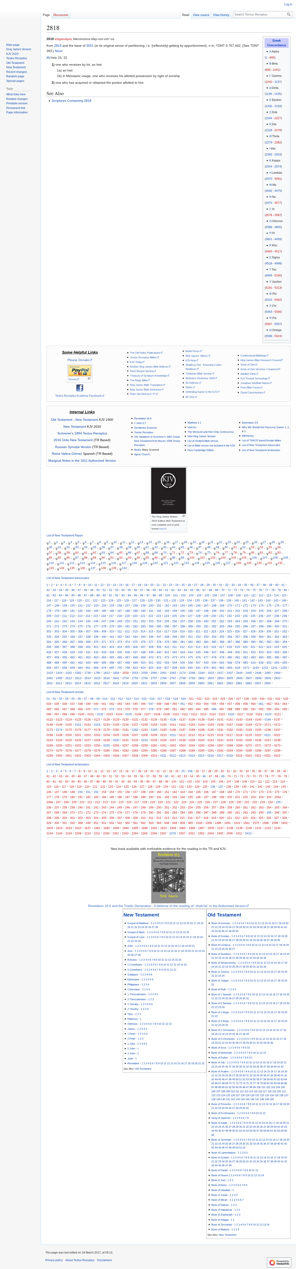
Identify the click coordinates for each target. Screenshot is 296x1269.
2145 (59, 833)
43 (164, 547)
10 (115, 542)
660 (80, 667)
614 (253, 662)
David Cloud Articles (251, 392)
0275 (59, 750)
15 (159, 542)
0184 (154, 729)
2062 (173, 672)
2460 (268, 672)
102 (212, 557)
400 (88, 646)
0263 (182, 745)
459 (64, 657)
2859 (191, 683)
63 (103, 552)
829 (182, 667)
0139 (201, 719)
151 (80, 605)
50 (226, 547)
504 (174, 662)
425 (284, 646)
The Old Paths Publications (145, 352)
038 (80, 703)
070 (88, 709)
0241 (211, 740)
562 (143, 822)
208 (284, 610)
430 (80, 652)
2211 (97, 833)
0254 (97, 745)
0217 (229, 735)
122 (176, 562)
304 (64, 631)
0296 (258, 750)
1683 (116, 827)
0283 (135, 750)
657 (56, 667)
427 (56, 652)
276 (88, 626)
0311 (163, 755)
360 (261, 636)
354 (214, 636)
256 (174, 621)
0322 (267, 755)
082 (182, 709)
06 (79, 698)
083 (190, 709)
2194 (269, 118)
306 (80, 631)
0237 (173, 740)
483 (253, 657)
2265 (144, 833)
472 (166, 657)
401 (96, 646)
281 (127, 626)
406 (135, 646)
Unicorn (192, 427)
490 (64, 662)
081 (174, 709)
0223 (49, 740)
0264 (192, 745)
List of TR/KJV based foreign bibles (261, 440)
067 (64, 709)
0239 (192, 740)
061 (261, 703)
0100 (81, 714)
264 (237, 621)
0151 (78, 724)
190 (143, 610)
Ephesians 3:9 (250, 422)
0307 (125, 755)
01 (48, 698)
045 (135, 703)
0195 (258, 729)
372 (111, 641)
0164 (201, 724)
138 (103, 568)
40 (138, 547)
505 (182, 662)
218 (119, 615)
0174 (59, 729)
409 (159, 646)
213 (80, 615)
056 (221, 703)
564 (159, 822)
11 (124, 542)
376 (143, 641)
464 (104, 657)
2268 (192, 672)
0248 (277, 740)
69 (156, 552)
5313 (277, 287)
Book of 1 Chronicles (223, 1030)
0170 (258, 724)
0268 (230, 745)
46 (191, 547)
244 (80, 621)
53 (252, 547)
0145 (258, 719)
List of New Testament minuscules (261, 445)
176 (276, 605)
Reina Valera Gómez (67, 453)
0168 (239, 724)
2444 (239, 672)
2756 (144, 678)
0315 (201, 755)
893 (229, 667)
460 (72, 657)
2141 (258, 827)
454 (269, 652)
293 (221, 626)
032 (277, 698)
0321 (258, 755)
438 (143, 652)
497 (119, 662)
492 (80, 662)
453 (261, 652)
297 (253, 626)
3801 (269, 239)
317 (166, 631)
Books (137, 449)
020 (183, 698)
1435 (277, 94)
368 (80, 641)
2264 (135, 833)
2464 (277, 672)
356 (229, 636)
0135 (163, 719)
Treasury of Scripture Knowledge (148, 375)
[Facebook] (79, 388)
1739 (87, 672)
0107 (147, 714)
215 (95, 615)
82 (270, 552)
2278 (277, 130)
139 (113, 568)
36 (103, 547)
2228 (269, 130)
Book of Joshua (220, 971)
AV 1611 (189, 397)
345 (143, 636)
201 (229, 610)
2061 (163, 672)
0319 (239, 755)
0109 (166, 714)
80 (252, 552)
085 (206, 709)
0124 (68, 719)
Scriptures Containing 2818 (71, 100)
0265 (201, 745)
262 (221, 621)
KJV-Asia (190, 360)
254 (159, 621)
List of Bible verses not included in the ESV (211, 445)
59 (68, 552)
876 (206, 667)
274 (72, 626)
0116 (231, 714)
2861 (210, 683)
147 (48, 605)
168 (214, 605)
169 (221, 605)
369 (88, 641)
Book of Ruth (218, 989)
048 (159, 703)
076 (135, 709)
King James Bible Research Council (260, 360)
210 (56, 615)
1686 (144, 827)
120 (155, 562)
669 (96, 667)
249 (119, 621)
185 (104, 610)
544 (214, 662)
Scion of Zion (247, 364)
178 (48, 610)
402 (104, 646)
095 (284, 709)
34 (85, 547)
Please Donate (78, 360)
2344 (201, 672)
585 (245, 662)
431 (88, 652)
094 (276, 709)
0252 (78, 745)
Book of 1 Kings (220, 1012)
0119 (259, 714)
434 (111, 652)
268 (269, 621)
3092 (269, 190)
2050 (125, 672)
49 (217, 547)
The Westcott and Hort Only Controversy (211, 431)
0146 (268, 719)
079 (159, 709)
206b (49, 802)
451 (245, 652)
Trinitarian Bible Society (198, 373)
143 (260, 600)
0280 (106, 750)
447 (214, 652)
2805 (230, 678)
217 (111, 615)
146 (283, 600)
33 (77, 547)
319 (182, 631)
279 (111, 626)
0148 (49, 724)
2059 (144, 672)
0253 (87, 745)
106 (254, 557)
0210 (163, 735)
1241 (274, 667)
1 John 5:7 (140, 423)
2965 (267, 683)
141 (244, 600)
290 (198, 626)
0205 (116, 735)
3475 (277, 190)
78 (235, 552)
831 (198, 667)
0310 (154, 755)
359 (253, 636)
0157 (135, 724)
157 (127, 605)
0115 (222, 714)
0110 (176, 714)
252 (143, 621)
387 (229, 641)
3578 (269, 215)
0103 (109, 714)
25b (190, 771)
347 (159, 636)
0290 (201, 750)
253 (151, 621)
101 (202, 557)
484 (261, 657)
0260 (154, 745)
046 (143, 703)
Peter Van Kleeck (139, 394)
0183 (144, 729)
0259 (144, 745)
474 (182, 657)
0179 (106, 729)
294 (229, 626)
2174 (182, 672)
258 (190, 621)
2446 (258, 672)
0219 (248, 735)
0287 (173, 750)
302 (48, 631)
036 (64, 703)
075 (127, 709)
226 (182, 615)
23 (229, 542)
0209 (154, 735)
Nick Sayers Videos (196, 355)
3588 (269, 227)
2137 (220, 827)
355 (221, 636)
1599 (275, 822)
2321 (191, 833)
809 (182, 822)
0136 (173, 719)
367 (72, 641)
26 (255, 542)
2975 (269, 178)
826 (159, 667)
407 (143, 646)
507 (198, 662)
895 (272, 57)
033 (285, 698)
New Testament (86, 419)
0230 (116, 740)
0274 (49, 750)
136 (82, 568)
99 (182, 557)
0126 (87, 719)
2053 (135, 672)
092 (261, 709)
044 (127, 703)
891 (214, 667)
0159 (154, 724)
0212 (182, 735)
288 (182, 626)
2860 (201, 683)
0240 (201, 740)
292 (214, 626)
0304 (97, 755)
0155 (116, 724)
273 (64, 626)
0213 (191, 735)
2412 (248, 833)
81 (261, 552)
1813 (106, 672)
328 (253, 631)
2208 (78, 833)
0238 (182, 740)
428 (64, 652)
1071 (246, 667)
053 (198, 703)
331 (276, 631)
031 (270, 698)
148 (56, 605)
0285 (154, 750)
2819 (58, 45)
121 (165, 562)
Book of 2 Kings (220, 1021)
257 (182, 621)
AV (48, 57)
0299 (49, 755)
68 (147, 552)
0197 (277, 729)
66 (129, 552)
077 (143, 709)
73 (191, 552)
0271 (258, 745)
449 (229, 652)
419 (237, 646)
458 (56, 657)
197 (198, 610)
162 (166, 605)
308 (96, 631)
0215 (210, 735)
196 (190, 610)
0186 (173, 729)
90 (103, 557)
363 (284, 636)
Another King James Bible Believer (149, 366)
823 (135, 667)
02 (54, 698)
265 (245, 621)
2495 (59, 678)
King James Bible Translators (146, 385)
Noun (59, 51)
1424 (59, 672)
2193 (277, 106)
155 (111, 605)
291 (206, 626)
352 (198, 636)
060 (253, 703)
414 (198, 646)
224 (166, 615)
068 (72, 709)
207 (276, 610)
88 (85, 557)
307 (88, 631)
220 (135, 615)
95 (147, 557)
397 (64, 646)
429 (72, 652)
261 (214, 621)
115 (103, 562)
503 (166, 662)
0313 (182, 755)
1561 (246, 822)
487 (284, 657)
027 (238, 698)
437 (135, 652)
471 (159, 657)
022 (199, 698)
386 (221, 641)
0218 (239, 735)
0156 (125, 724)
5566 (277, 311)
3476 (269, 202)
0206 (125, 735)
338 (88, 636)
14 (150, 542)
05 (73, 698)
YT (154, 394)
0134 (154, 719)
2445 (249, 672)
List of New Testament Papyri (64, 535)
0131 (135, 719)
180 (64, 610)
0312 (173, 755)
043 (119, 703)
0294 (239, 750)
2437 (230, 672)
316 (158, 631)
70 (164, 552)
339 (96, 636)
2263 (125, 833)
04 (66, 698)
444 (190, 652)
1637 (87, 827)
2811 (49, 683)
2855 (154, 683)
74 (200, 552)
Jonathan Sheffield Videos (254, 383)
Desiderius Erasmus (145, 427)
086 (214, 709)
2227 (277, 118)
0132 (144, 719)
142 (252, 600)
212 (72, 615)
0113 (203, 714)
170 (229, 605)
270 (284, 621)
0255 (106, 745)
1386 (218, 822)
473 (174, 657)
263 (229, 621)
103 (223, 557)
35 (94, 547)
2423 (211, 672)
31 (59, 547)
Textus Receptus (143, 432)
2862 (220, 683)
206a (277, 797)
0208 (144, 735)
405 (127, 646)
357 (237, 636)
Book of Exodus (220, 936)
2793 (192, 678)
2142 (268, 827)
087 (221, 709)
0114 (213, 714)
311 (119, 631)
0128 (106, 719)
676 (104, 667)
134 (61, 568)
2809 (268, 678)
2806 (239, 678)
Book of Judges (220, 980)
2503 (277, 154)
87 (77, 557)
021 (191, 698)
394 (284, 641)
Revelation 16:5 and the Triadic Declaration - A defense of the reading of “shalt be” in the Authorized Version (167, 906)
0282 (125, 750)
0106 (138, 714)
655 (284, 662)
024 (215, 698)
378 (159, 641)
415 (206, 646)
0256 (116, 745)
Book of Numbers (221, 954)
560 (127, 822)
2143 (277, 827)
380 (174, 641)
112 (72, 562)
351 (190, 636)
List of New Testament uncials (65, 691)
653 (269, 662)
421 (253, 646)
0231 (125, 740)
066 (56, 709)
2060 (154, 672)
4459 (277, 239)
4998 (277, 263)
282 (135, 626)
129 (249, 562)
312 (127, 631)
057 (229, 703)
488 (48, 662)
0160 (163, 724)
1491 (227, 822)
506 (190, 662)
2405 (220, 833)
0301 (68, 755)
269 (276, 621)
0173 (49, 729)
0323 (277, 755)
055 (214, 703)
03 (60, 698)
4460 (269, 251)
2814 (78, 683)
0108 (157, 714)
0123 (59, 719)
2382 (277, 142)
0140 (211, 719)
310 (111, 631)
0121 (277, 714)
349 (174, 636)
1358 (208, 822)
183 (88, 610)
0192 (230, 729)
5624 (277, 336)
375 (135, 641)
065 (48, 709)
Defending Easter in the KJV (201, 391)
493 (88, 662)
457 (48, 657)
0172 (277, 724)
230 (213, 615)
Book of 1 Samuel (221, 994)
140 (124, 568)
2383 (269, 154)
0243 (230, 740)
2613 (78, 678)
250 (127, 621)
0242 (220, 740)
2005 (211, 827)
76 (217, 552)
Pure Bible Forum (250, 387)
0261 (163, 745)
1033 (199, 822)
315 (150, 631)
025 (222, 698)
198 (206, 610)
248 (111, 621)
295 (237, 626)
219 (127, 615)
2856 (163, 683)
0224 (59, 740)
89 (94, 557)
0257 (125, 745)
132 (280, 562)
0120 (268, 714)
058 (237, 703)
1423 (49, 672)
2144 (49, 833)
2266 (154, 833)
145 (276, 600)
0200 (68, 735)
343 (127, 636)
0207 (135, 735)
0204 (106, 735)
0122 (49, 719)
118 (134, 562)
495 (104, 662)
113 (82, 562)
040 (96, 703)
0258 (135, 745)
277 (96, 626)
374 (127, 641)
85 (59, 557)
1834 (116, 672)
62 (94, 552)
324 (221, 631)
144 (268, 600)
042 (111, 703)
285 (159, 626)
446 (206, 652)
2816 (97, 683)
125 (207, 562)
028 (246, 698)
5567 (269, 324)
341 (111, 636)
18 (185, 542)
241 (56, 621)
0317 (220, 755)
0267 (220, 745)
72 (182, 552)
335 (64, 636)
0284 (144, 750)
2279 (269, 142)
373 (119, 641)
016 (152, 698)
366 (64, 641)
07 (85, 698)
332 (284, 631)
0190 (211, 729)
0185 (163, 729)
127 (228, 562)
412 (182, 646)
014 (136, 698)
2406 (229, 833)
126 (217, 562)
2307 (182, 833)
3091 (277, 178)
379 (166, 641)
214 (88, 615)
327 (245, 631)
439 (151, 652)
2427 (220, 672)
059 (245, 703)
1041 (276, 69)
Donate (73, 379)
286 (166, 626)
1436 (269, 106)
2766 (163, 678)
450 (237, 652)
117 (124, 562)
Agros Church (142, 454)
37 (112, 547)
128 (238, 562)
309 (104, 631)
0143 (239, 719)
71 (173, 552)
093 (269, 709)
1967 (201, 827)
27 (264, 542)
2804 (220, 678)
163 (174, 605)
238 (276, 615)
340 (104, 636)
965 (190, 822)
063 (276, 703)
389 (245, 641)
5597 (277, 324)
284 (151, 626)
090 (245, 709)
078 (151, 709)
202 (237, 610)
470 (151, 657)
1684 (125, 827)
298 (261, 626)
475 (190, 657)
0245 (249, 740)
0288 (182, 750)
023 (207, 698)
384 (206, 641)
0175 (68, 729)
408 (151, 646)
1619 (68, 827)
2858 (182, 683)
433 (104, 652)
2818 (116, 683)
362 (276, 636)
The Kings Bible (138, 380)
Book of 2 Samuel (221, 1003)
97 (164, 557)
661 (88, 667)
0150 (68, 724)
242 (64, 621)
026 (230, 698)
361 (269, 636)
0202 (87, 735)
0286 (163, 750)
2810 (277, 678)
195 (182, 610)
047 (151, 703)
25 (247, 542)
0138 (192, 719)
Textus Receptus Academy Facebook (78, 395)
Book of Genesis (220, 923)
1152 (265, 667)
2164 (68, 833)
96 (156, 557)
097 (56, 714)
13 (141, 542)
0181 (125, 729)
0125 (78, 719)
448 (221, 652)
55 (270, 547)
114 (92, 562)
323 (213, 631)
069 (80, 709)
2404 (210, 833)
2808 (258, 678)
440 (159, 652)
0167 (230, 724)
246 (96, 621)
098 (64, 714)
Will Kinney (248, 435)
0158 (144, 724)
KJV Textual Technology (254, 378)
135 (72, 568)
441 (166, 652)
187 (119, 610)
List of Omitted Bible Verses (203, 441)
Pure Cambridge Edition (201, 450)
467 (127, 657)
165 (190, 605)
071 (96, 709)
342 (119, 636)
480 (229, 657)
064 (284, 703)
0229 (106, 740)
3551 (90, 45)
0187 (182, 729)
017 (159, 698)
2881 (239, 683)
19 (194, 542)
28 (273, 542)
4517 (277, 251)
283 (143, 626)
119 (144, 562)
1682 (106, 827)
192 (159, 610)
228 (198, 615)
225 (174, 615)
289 (190, 626)
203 (245, 610)
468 (135, 657)
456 (284, 652)
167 (206, 605)
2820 (135, 683)
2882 (248, 683)
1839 (173, 827)
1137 (277, 82)
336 (72, 636)
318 (174, 631)
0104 (119, 714)
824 (143, 667)
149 (64, 605)
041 (104, 703)
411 (174, 646)
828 (174, 667)
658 (64, 667)
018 (167, 698)
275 (80, 626)
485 (269, 657)
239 (284, 615)
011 (113, 698)
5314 (269, 299)
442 (174, 652)
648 (166, 822)
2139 (239, 827)
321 (198, 631)
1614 (59, 827)
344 (135, 636)
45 (182, 547)
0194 (249, 729)
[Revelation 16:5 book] (168, 877)
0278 (87, 750)
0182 (135, 729)
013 (128, 698)
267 (261, 621)
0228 (97, 740)
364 (48, 641)
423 (268, 646)
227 (190, 615)
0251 (68, 745)
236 (261, 615)
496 (111, 662)
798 (127, 667)
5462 (277, 299)
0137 (182, 719)
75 (208, 552)
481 (237, 657)
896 (268, 69)
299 (269, 626)
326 (237, 631)
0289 (192, 750)
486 (276, 657)
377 (151, 641)
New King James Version (202, 436)
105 (244, 557)
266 (253, 621)
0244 (239, 740)
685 (111, 667)
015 (144, 698)
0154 (106, 724)
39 (129, 547)
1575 (256, 822)
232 (229, 615)
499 (135, 662)
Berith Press (192, 351)
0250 (59, 745)
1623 (78, 827)
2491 (49, 678)
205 (261, 610)
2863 (229, 683)
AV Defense (192, 382)
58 (59, 552)
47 (200, 547)
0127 (97, 719)
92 (121, 557)
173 (253, 605)
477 (206, 657)
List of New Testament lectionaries (261, 450)
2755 (135, 678)
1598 (265, 822)
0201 (78, 735)
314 (143, 631)
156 (119, 605)
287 (174, 626)
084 (198, 709)
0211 (173, 735)
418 (229, 646)
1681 (97, 827)
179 (56, 610)
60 (77, 552)
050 (174, 703)
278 (104, 626)
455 (276, 652)
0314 (191, 755)
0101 (90, 714)
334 (56, 636)
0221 (267, 735)
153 (96, 605)
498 (127, 662)
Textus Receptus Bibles (143, 357)
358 (245, 636)
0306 (116, 755)
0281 (116, 750)
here (161, 528)
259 (198, 621)
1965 (182, 827)
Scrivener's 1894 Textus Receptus (82, 433)
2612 (68, 678)
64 (112, 552)
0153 (97, 724)
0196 (268, 729)
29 (282, 542)
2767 (173, 678)
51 (235, 547)
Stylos (188, 387)
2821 (144, 683)
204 (253, 610)
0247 (268, 740)
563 (151, 822)
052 (190, 703)
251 (135, 621)
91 (112, 557)
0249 (49, 745)
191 (151, 610)
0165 (211, 724)
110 (51, 562)
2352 (201, 833)
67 (138, 552)
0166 (220, 724)
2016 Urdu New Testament (73, 440)
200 (221, 610)
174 (261, 605)
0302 (78, 755)
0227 (87, 740)
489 (56, 662)
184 (96, 610)
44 (173, 547)
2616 (106, 678)
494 (96, 662)
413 (190, 646)
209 (48, 615)
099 (72, 714)
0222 (277, 735)
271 (48, 626)
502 (159, 662)
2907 (258, 683)
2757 (154, 678)
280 (119, 626)
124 (196, 562)
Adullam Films (248, 373)
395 (48, 646)
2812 (59, 683)
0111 (185, 714)
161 (159, 605)
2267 (163, 833)
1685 (135, 827)
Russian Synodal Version (73, 447)
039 (88, 703)
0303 (87, 755)
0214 (201, 735)
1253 (284, 667)
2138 (230, 827)
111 (61, 562)
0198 (49, 735)
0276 (68, 750)
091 (253, 709)
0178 (97, 729)
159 (143, 605)
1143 (256, 667)
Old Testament (61, 419)
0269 (239, 745)
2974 (277, 166)
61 (85, 552)
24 (238, 542)
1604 (49, 827)
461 (80, 657)
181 (72, 610)
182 (80, 610)
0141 (220, 719)
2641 (116, 678)
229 (206, 615)
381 (182, 641)
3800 (277, 227)
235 (253, 615)
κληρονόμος (63, 39)
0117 (240, 714)
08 (91, 698)
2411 (239, 833)
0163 (192, 724)
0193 (239, 729)
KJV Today (136, 362)
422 (261, 646)
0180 (116, 729)
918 (237, 667)
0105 (128, 714)
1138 (269, 94)
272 (56, 626)
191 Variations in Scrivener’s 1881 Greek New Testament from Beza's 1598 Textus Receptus (157, 440)
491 (72, 662)
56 (279, 547)
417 (221, 646)
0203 (97, 735)
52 (244, 547)
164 (182, 605)
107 (264, 557)
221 (143, 615)
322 (206, 631)
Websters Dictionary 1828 (200, 378)
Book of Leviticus (221, 945)
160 (151, 605)
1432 (68, 672)
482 (245, 657)
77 (226, 552)
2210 (87, 833)
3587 (277, 215)
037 (72, 703)
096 (48, 714)
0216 (220, 735)
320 (190, 631)
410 (166, 646)
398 (72, 646)
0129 (116, 719)
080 (166, 709)
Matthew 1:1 (194, 422)
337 (80, 636)
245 (88, 621)
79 (244, 552)
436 (127, 652)
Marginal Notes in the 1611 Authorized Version (82, 460)
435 (119, 652)
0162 (182, 724)
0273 (277, 745)
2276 (173, 833)
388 (237, 641)
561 (135, 822)
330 (268, 631)
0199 (59, 735)
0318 (229, 755)
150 (72, 605)
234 (245, 615)
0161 (173, 724)
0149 (59, 724)
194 (174, 610)
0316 (210, 755)
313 (135, 631)
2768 (182, 678)
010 (105, 698)
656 (48, 667)
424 (276, 646)
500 (143, 662)
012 (120, 698)
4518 (269, 263)
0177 (87, 729)
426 (48, 652)
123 (186, 562)
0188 (192, 729)
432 (96, 652)
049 (166, 703)
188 (127, 610)
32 (68, 547)
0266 (211, 745)
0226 (78, 740)
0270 (249, 745)
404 (119, 646)
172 (245, 605)
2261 (116, 833)
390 (253, 641)
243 (72, 621)
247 (104, 621)
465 (111, 657)
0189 (201, 729)
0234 (144, 740)
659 (72, 667)
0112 (194, 714)
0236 (163, 740)
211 (64, 615)
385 (214, 641)
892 (221, 667)
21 (211, 542)
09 (98, 698)
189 (135, 610)
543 (206, 662)
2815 (87, 683)
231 (221, 615)
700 (119, 667)
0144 (249, 719)
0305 (106, 755)
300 (276, 626)
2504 (269, 166)
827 (166, 667)
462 (88, 657)
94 (138, 557)
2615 (97, 678)
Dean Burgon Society (142, 371)
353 (206, 636)
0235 (154, 740)
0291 (211, 750)
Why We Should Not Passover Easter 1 (264, 427)
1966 (192, 827)
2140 (249, 827)
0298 (277, 750)
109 (285, 557)
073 (111, 709)
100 (192, 557)
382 (190, 641)
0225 (68, 740)
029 (254, 698)
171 (237, 605)
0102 (100, 714)
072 (104, 709)
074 (119, 709)
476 (198, 657)
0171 (268, 724)
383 (198, 641)
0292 (220, 750)
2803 (211, 678)
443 (182, 652)
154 (104, 605)
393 (276, 641)
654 (276, 662)
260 (206, 621)
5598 (269, 336)
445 (198, 652)
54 (261, 547)
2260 (106, 833)
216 (103, 615)
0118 (250, 714)
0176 (78, 729)
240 (48, 621)
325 (229, 631)
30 (50, 547)
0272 (268, 745)
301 (284, 626)
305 (72, 631)
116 (113, 562)
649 (174, 822)
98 (173, 557)
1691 (154, 827)
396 (56, 646)
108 (275, 557)
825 (151, 667)
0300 (59, 755)
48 (208, 547)
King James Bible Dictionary (145, 389)
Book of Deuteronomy (223, 962)
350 (182, 636)
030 (262, 698)
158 (135, 605)
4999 (269, 275)
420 (245, 646)
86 (68, 557)
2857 (173, 683)
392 (269, 641)
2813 (68, 683)
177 (284, 605)
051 (182, 703)
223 (158, 615)
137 (93, 568)
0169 (249, 724)
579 (237, 662)
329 (261, 631)
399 (80, 646)
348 (166, 636)
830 (190, 667)
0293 (230, 750)
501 (151, 662)
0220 (258, 735)
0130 (125, 719)
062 (269, 703)
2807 (249, 678)
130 (259, 562)
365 (56, 641)
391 (261, 641)
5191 (269, 287)
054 (206, 703)
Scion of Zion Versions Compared (259, 369)
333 (48, 636)
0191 (220, 729)
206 (269, 610)
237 (268, 615)
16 (168, 542)
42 (156, 547)
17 (176, 542)
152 (88, 605)
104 (233, 557)
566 (229, 662)
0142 (230, 719)
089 (237, 709)
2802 (201, 678)
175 (269, 605)
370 (96, 641)
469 (143, 657)
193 (166, 610)
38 (121, 547)
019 (175, 698)
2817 (106, 683)
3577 (277, 202)
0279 (97, 750)
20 (203, 542)
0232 (135, 740)
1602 (284, 822)
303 (56, 631)
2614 (87, 678)
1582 (78, 672)
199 (214, 610)
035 (56, 703)
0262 (173, 745)
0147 (277, 719)
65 (121, 552)
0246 (258, 740)
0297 (268, 750)
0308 (135, 755)
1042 (269, 82)
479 (221, 657)
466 (119, 657)
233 (237, 615)
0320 (248, 755)
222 (150, 615)
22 (220, 542)
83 (279, 552)
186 (111, 610)
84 (50, 557)
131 (269, 562)
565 (221, 662)
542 (119, 822)
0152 (87, 724)
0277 (78, 750)
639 (261, 662)
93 (129, 557)
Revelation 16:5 (142, 418)
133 (51, 568)
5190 (277, 275)
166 (198, 605)
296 (245, 626)
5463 (269, 311)
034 (48, 703)
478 (214, 657)
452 (253, 652)
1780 (97, 672)
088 (229, 709)
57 (50, 552)
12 (132, 542)
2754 (125, 678)
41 (147, 547)
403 (111, 646)
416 (213, 646)
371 (104, 641)
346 (151, 636)
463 (96, 657)
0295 (249, 750)
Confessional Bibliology (253, 355)
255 (166, 621)
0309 (144, 755)
